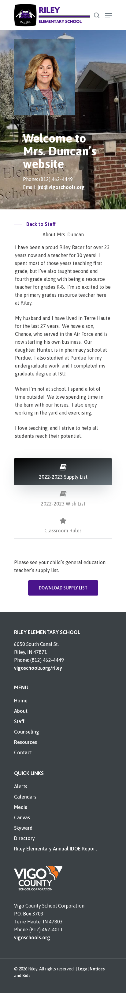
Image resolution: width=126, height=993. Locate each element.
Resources (25, 742)
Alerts (20, 786)
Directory (24, 838)
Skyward (23, 828)
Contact (23, 752)
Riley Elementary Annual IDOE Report (55, 848)
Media (21, 807)
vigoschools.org (32, 937)
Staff (19, 721)
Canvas (22, 817)
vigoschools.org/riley (38, 668)
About (21, 711)
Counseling (26, 731)
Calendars (25, 796)
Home (21, 700)
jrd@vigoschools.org (61, 187)
